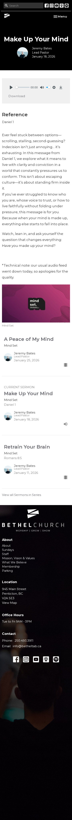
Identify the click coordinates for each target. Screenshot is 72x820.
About (6, 545)
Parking (7, 571)
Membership (11, 566)
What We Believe (14, 562)
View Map (9, 603)
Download (16, 96)
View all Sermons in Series (21, 495)
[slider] (22, 87)
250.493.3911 (24, 640)
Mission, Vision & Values (18, 558)
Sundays (8, 550)
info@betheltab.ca (27, 646)
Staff (5, 554)
